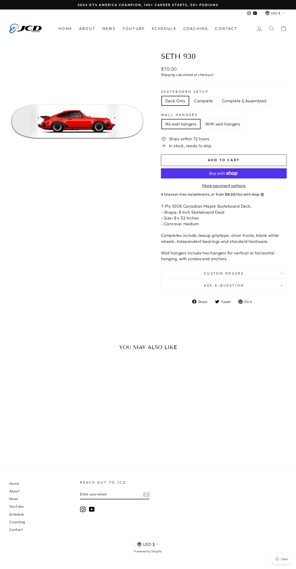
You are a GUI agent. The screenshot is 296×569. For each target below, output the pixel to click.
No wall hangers (181, 124)
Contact (226, 28)
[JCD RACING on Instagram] (83, 509)
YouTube (134, 28)
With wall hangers (222, 124)
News (109, 28)
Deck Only (175, 100)
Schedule (164, 28)
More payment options (224, 185)
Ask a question (224, 285)
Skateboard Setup (185, 92)
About (87, 28)
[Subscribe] (146, 494)
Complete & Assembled (244, 100)
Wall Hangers (179, 115)
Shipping (168, 74)
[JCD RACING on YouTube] (92, 509)
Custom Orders (224, 273)
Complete (203, 100)
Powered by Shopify (148, 551)
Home (65, 28)
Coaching (195, 28)
